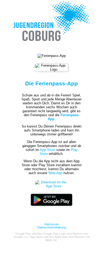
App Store (47, 150)
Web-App (55, 173)
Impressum (51, 224)
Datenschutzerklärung (51, 227)
